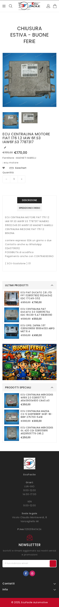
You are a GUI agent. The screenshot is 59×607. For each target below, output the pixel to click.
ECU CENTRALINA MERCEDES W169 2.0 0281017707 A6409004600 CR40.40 (37, 397)
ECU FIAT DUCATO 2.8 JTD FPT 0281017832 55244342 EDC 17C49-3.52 (36, 295)
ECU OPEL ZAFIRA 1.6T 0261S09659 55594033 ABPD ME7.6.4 (38, 328)
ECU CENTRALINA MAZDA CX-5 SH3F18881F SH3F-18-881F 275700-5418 (36, 414)
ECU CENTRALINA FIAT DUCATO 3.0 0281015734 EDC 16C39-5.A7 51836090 (36, 311)
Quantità (8, 172)
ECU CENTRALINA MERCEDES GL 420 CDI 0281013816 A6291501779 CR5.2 (37, 430)
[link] (29, 362)
